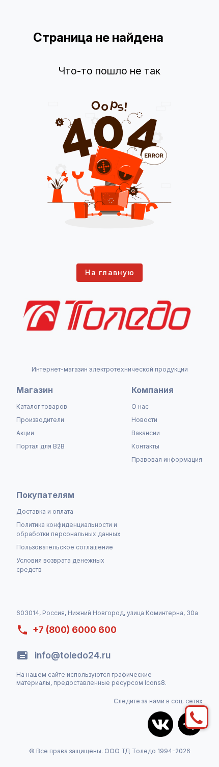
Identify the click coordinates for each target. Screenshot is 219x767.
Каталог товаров (41, 406)
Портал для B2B (40, 446)
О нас (140, 406)
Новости (144, 420)
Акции (25, 433)
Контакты (145, 446)
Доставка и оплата (44, 511)
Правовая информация (166, 459)
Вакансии (145, 433)
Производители (40, 420)
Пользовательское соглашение (64, 547)
